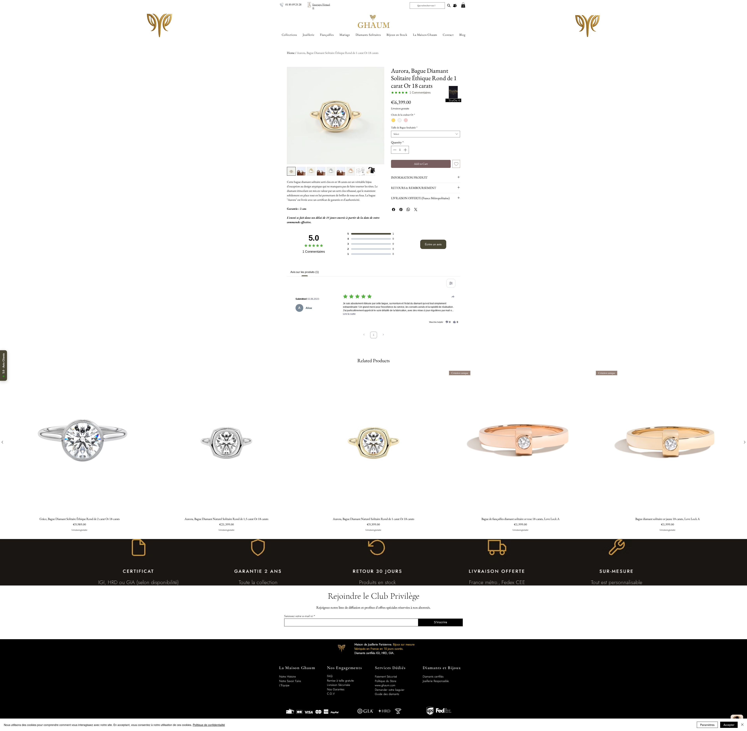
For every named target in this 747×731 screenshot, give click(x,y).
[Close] (742, 725)
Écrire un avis (433, 244)
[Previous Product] (2, 442)
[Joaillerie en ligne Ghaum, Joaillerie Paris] (449, 5)
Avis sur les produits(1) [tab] (304, 271)
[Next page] (383, 335)
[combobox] (425, 134)
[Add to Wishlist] (456, 164)
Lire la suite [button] (349, 314)
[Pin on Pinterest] (401, 209)
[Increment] (405, 149)
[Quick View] (79, 442)
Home (291, 53)
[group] (373, 453)
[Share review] (453, 296)
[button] (463, 5)
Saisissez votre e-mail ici (298, 616)
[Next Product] (744, 442)
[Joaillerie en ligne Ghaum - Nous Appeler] (282, 4)
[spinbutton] (400, 149)
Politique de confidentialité (209, 725)
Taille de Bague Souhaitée (404, 127)
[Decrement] (394, 149)
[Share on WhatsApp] (408, 209)
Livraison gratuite (400, 108)
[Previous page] (364, 335)
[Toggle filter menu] (450, 283)
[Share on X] (415, 209)
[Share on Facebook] (393, 209)
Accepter (728, 725)
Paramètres (707, 725)
